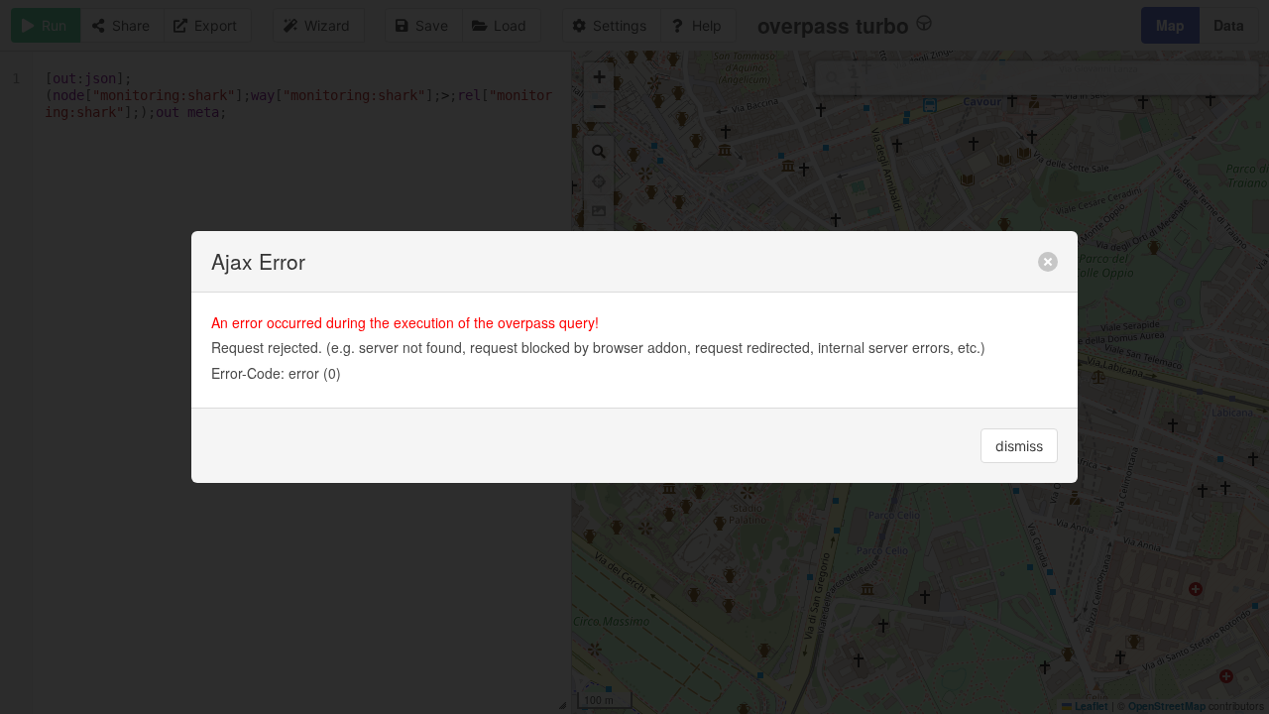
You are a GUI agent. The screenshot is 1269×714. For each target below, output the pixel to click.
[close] (1048, 262)
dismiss (1019, 445)
